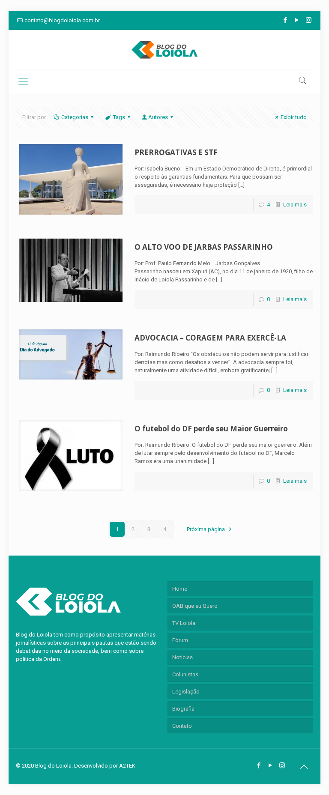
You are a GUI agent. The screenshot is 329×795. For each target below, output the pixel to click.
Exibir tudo (294, 117)
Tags (119, 117)
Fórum (180, 640)
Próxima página (206, 529)
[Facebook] (285, 20)
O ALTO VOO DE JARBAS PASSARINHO (204, 247)
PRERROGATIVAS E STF (176, 152)
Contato (182, 726)
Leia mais (295, 204)
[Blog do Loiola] (164, 49)
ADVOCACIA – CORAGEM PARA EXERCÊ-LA (210, 338)
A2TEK (127, 765)
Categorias (74, 117)
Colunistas (185, 674)
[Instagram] (308, 20)
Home (179, 589)
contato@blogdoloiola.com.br (62, 20)
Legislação (186, 691)
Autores (158, 117)
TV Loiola (183, 623)
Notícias (182, 657)
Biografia (183, 708)
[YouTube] (297, 20)
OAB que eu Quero (195, 606)
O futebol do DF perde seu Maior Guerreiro (211, 428)
